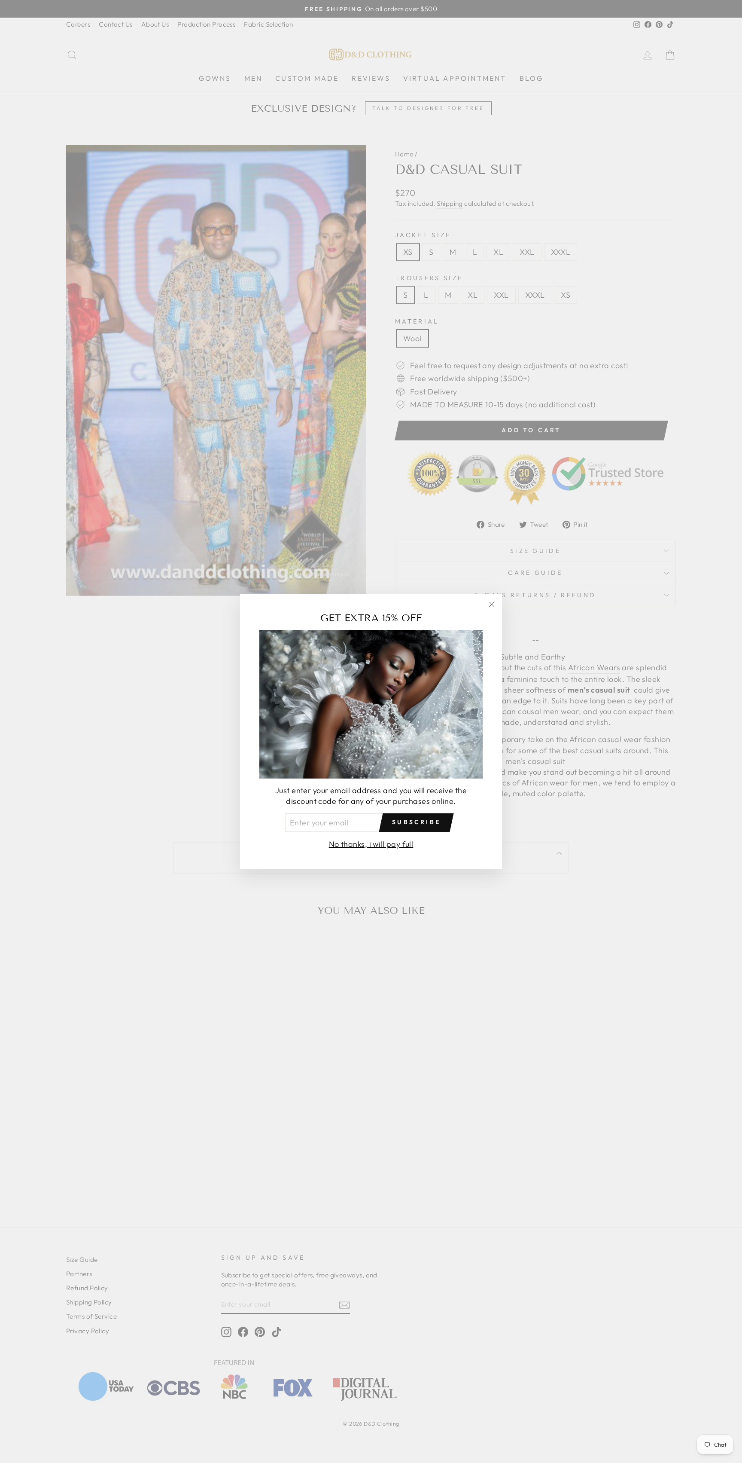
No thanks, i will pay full (371, 844)
